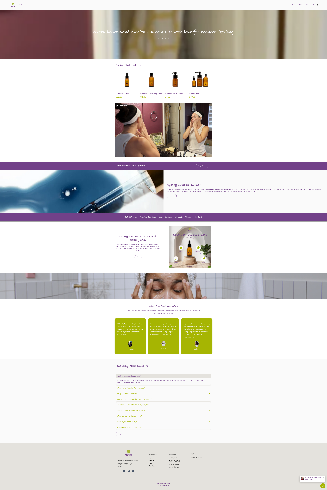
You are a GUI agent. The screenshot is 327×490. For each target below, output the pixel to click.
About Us (152, 466)
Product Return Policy (197, 457)
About (301, 5)
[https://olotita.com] (13, 5)
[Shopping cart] (317, 5)
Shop (308, 5)
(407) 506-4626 (174, 464)
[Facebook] (123, 471)
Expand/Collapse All (121, 371)
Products (151, 460)
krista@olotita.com (174, 467)
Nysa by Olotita (173, 458)
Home (294, 5)
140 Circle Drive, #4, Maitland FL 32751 (175, 461)
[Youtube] (133, 471)
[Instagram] (128, 471)
